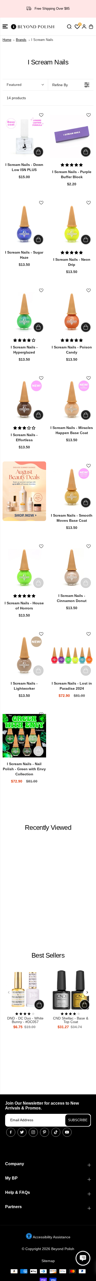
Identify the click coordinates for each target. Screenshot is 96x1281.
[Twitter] (22, 1132)
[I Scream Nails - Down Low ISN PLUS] (24, 136)
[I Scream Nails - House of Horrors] (24, 568)
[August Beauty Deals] (24, 491)
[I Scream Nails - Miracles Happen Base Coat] (72, 399)
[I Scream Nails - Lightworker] (24, 655)
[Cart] (90, 26)
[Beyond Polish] (33, 26)
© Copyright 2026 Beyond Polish (48, 1249)
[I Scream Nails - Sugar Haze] (24, 224)
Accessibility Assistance (51, 1237)
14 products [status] (16, 98)
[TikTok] (55, 1132)
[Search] (69, 26)
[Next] (87, 992)
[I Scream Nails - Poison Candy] (72, 312)
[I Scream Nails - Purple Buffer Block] (72, 136)
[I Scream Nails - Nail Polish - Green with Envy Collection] (24, 735)
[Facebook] (10, 1132)
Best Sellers (48, 955)
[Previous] (9, 992)
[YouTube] (67, 1132)
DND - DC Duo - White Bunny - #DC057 (25, 1020)
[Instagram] (33, 1132)
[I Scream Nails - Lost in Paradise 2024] (72, 655)
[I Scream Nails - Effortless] (24, 399)
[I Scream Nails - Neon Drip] (72, 224)
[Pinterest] (44, 1132)
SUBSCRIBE (78, 1120)
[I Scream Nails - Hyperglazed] (24, 312)
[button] (5, 26)
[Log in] (84, 26)
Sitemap (48, 1261)
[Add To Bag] (38, 152)
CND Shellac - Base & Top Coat (70, 1020)
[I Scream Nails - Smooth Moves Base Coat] (72, 487)
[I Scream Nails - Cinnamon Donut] (72, 568)
